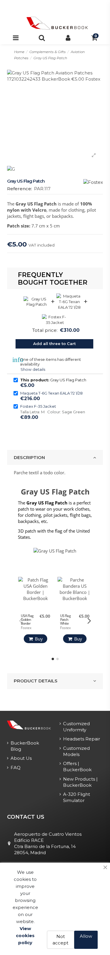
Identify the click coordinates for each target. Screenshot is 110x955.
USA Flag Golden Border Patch (27, 621)
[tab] (55, 457)
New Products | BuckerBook (80, 782)
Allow (86, 936)
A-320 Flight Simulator (76, 797)
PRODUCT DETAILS (35, 681)
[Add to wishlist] (48, 585)
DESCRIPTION (29, 457)
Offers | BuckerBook (77, 766)
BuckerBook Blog (25, 746)
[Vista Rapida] (48, 604)
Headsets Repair (81, 739)
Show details (33, 369)
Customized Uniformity (76, 727)
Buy (39, 639)
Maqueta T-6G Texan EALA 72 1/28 (51, 393)
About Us (21, 758)
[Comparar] (48, 595)
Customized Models (76, 751)
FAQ (16, 767)
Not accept (60, 940)
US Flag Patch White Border (65, 621)
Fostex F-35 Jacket (38, 406)
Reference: (19, 188)
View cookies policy (25, 935)
